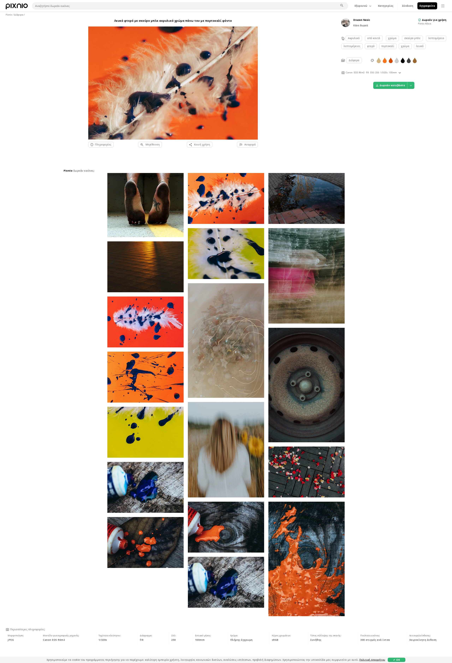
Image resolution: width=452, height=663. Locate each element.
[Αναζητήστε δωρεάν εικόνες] (342, 5)
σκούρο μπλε (412, 38)
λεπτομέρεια (436, 38)
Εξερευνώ (361, 5)
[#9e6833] (414, 60)
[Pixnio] (17, 7)
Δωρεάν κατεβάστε (392, 85)
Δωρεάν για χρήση (434, 20)
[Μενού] (442, 5)
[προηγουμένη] (92, 78)
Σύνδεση (407, 5)
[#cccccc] (396, 60)
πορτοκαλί (387, 46)
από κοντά (373, 38)
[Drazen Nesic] (345, 26)
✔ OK (396, 659)
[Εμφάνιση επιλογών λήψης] (410, 85)
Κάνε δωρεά (360, 25)
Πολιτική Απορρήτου (372, 659)
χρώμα (392, 38)
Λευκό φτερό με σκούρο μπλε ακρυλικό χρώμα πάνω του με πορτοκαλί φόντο (173, 21)
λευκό (420, 46)
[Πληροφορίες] (399, 72)
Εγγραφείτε (427, 5)
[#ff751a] (384, 60)
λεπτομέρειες (352, 46)
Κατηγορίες (385, 5)
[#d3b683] (378, 60)
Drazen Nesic (361, 20)
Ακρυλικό (353, 38)
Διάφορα (354, 60)
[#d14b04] (390, 60)
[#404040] (408, 60)
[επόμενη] (254, 78)
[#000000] (402, 60)
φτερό (371, 46)
